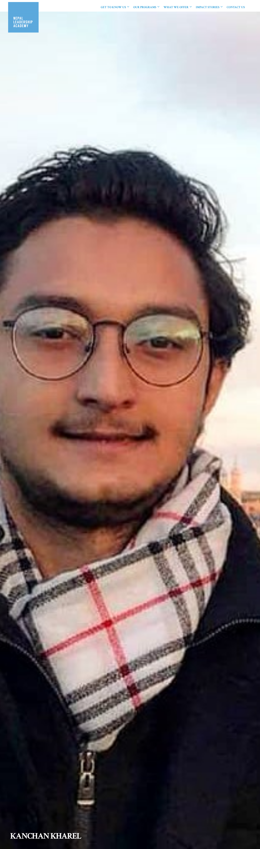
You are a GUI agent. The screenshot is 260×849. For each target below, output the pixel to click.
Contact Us (236, 7)
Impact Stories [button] (208, 7)
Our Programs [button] (145, 7)
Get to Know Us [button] (114, 7)
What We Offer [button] (176, 7)
